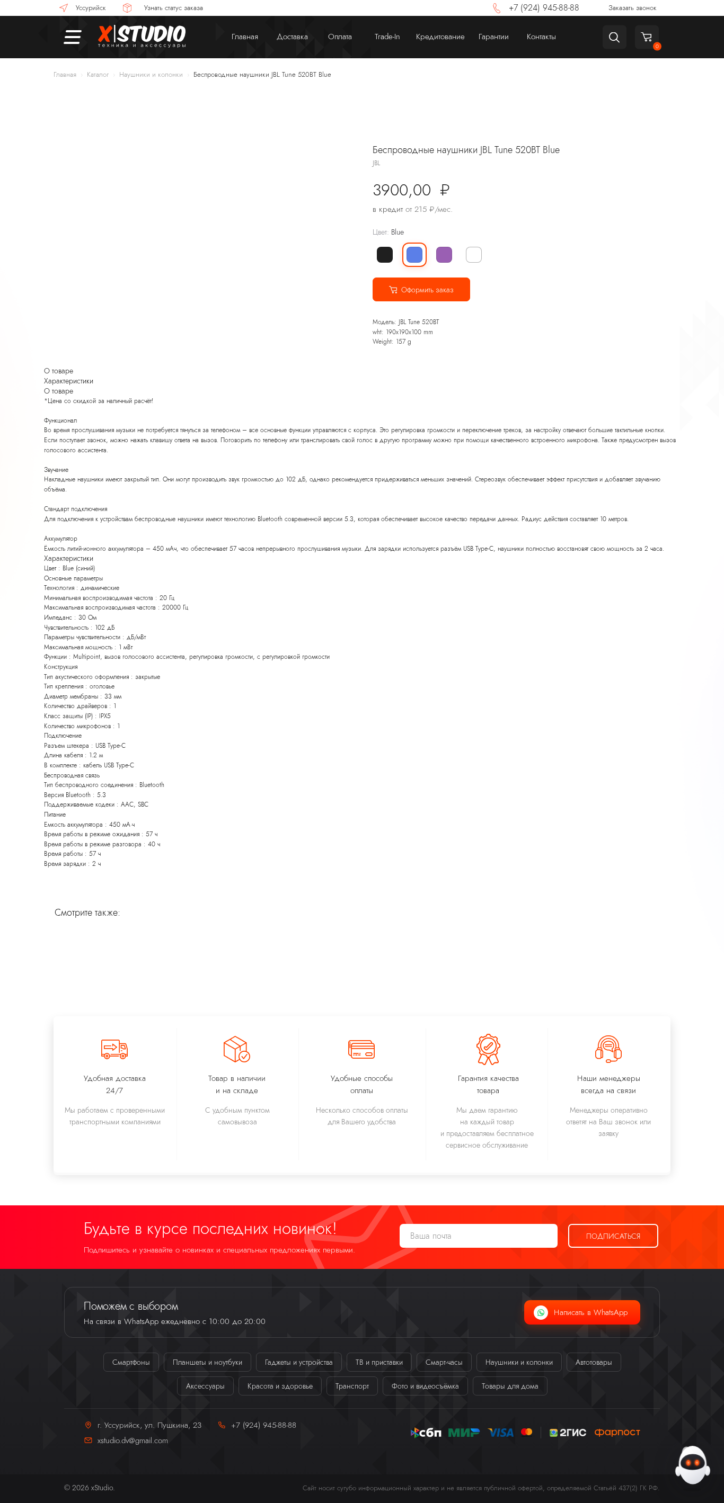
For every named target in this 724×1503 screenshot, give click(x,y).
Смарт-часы (444, 1362)
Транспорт (352, 1386)
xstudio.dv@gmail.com (133, 1440)
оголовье (102, 686)
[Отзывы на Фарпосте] (617, 1433)
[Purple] (444, 255)
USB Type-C (110, 745)
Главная (65, 74)
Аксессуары (205, 1386)
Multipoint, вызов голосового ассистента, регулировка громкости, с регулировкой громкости (201, 656)
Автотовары (594, 1362)
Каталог (98, 74)
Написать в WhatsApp (591, 1312)
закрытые (147, 677)
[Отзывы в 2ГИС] (568, 1433)
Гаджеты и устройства (299, 1362)
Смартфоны (131, 1362)
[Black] (385, 255)
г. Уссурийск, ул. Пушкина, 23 (149, 1424)
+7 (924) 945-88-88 (263, 1424)
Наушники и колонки (151, 74)
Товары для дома (510, 1386)
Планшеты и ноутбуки (207, 1362)
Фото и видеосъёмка (425, 1386)
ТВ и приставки (379, 1362)
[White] (474, 255)
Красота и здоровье (280, 1386)
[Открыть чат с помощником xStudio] (692, 1466)
